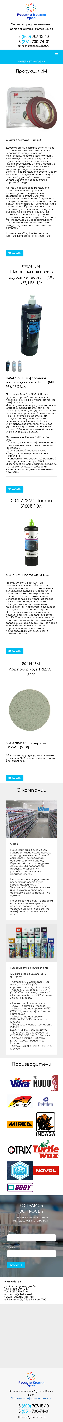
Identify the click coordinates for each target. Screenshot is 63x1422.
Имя (10, 1231)
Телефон (12, 1247)
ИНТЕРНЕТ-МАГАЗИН (31, 61)
